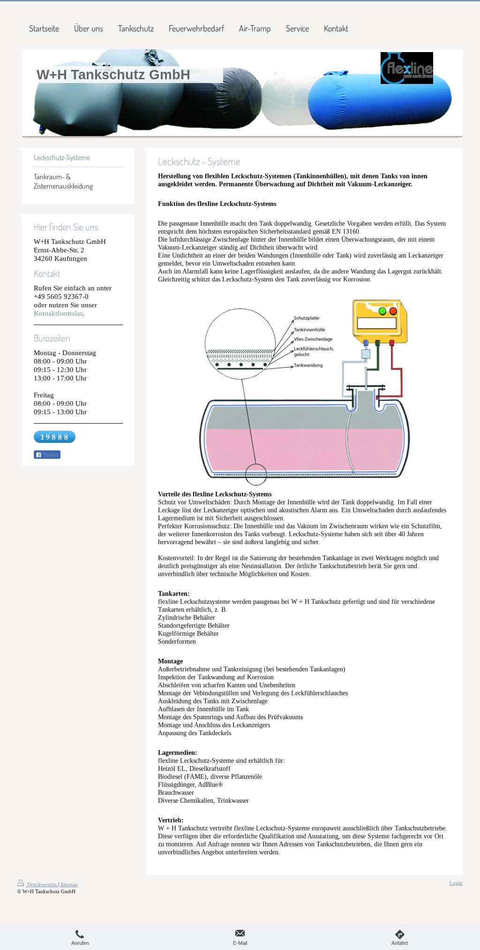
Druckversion (42, 884)
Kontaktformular (58, 313)
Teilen (50, 455)
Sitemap (69, 884)
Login (456, 883)
